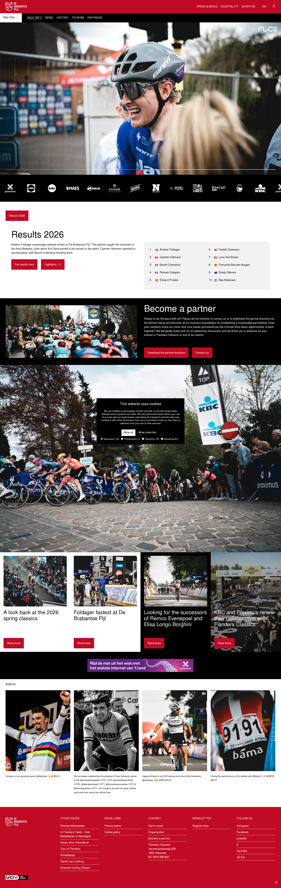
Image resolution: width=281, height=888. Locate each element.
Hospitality (229, 7)
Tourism (78, 18)
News (49, 18)
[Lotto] (10, 188)
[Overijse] (197, 188)
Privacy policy (112, 826)
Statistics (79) (151, 439)
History (62, 18)
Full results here (24, 264)
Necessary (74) (111, 439)
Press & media (207, 7)
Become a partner (159, 838)
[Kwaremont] (93, 188)
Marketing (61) (170, 439)
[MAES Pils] (31, 188)
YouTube (242, 851)
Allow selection (147, 432)
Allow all (128, 432)
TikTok (241, 857)
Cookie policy (112, 832)
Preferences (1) (131, 439)
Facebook (242, 832)
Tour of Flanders (70, 849)
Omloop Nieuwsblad (72, 826)
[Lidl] (260, 188)
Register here (200, 826)
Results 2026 (17, 216)
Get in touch (155, 826)
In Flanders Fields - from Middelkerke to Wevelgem (75, 834)
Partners (94, 18)
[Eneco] (52, 188)
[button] (73, 169)
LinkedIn (242, 838)
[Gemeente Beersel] (177, 188)
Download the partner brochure (166, 353)
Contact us (202, 353)
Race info (34, 18)
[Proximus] (239, 188)
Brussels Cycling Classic (75, 868)
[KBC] (218, 188)
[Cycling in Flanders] (156, 188)
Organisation (156, 832)
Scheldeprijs (67, 855)
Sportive (249, 7)
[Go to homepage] (16, 6)
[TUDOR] (72, 188)
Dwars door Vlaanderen (74, 842)
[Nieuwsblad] (114, 188)
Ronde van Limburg (72, 861)
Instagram (243, 826)
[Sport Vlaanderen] (135, 188)
